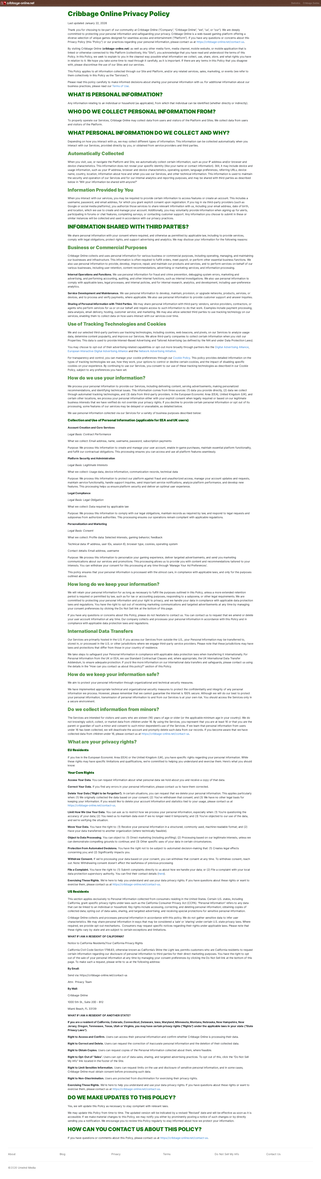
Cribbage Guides (311, 3)
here (161, 873)
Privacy (116, 1154)
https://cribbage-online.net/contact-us (220, 42)
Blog (62, 1154)
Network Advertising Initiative (157, 351)
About (12, 1154)
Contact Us (273, 1154)
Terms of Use (120, 86)
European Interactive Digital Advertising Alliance (98, 351)
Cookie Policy (181, 357)
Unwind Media (27, 1167)
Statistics (295, 3)
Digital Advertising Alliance (232, 347)
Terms (167, 1154)
